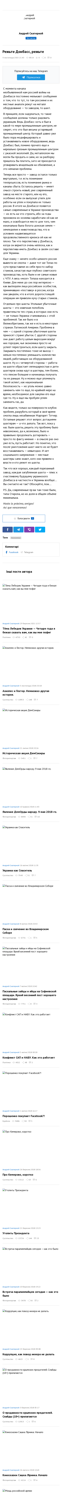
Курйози (6, 1121)
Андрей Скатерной (31, 33)
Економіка (15, 538)
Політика (6, 637)
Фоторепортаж (9, 758)
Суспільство (8, 699)
